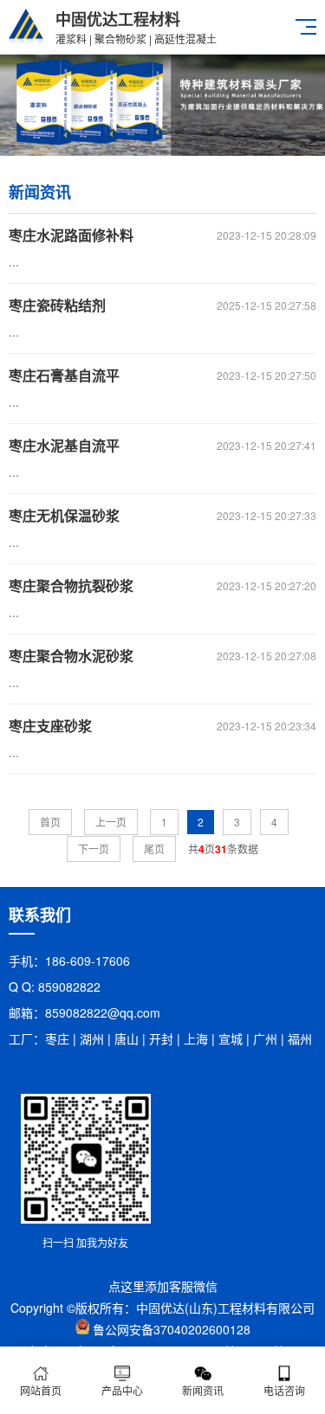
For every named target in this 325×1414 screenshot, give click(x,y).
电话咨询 (284, 1390)
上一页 (111, 821)
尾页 (154, 848)
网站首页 (41, 1390)
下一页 (93, 848)
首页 (50, 821)
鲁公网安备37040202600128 (171, 1329)
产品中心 (122, 1390)
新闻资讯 (203, 1390)
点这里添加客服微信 (163, 1286)
